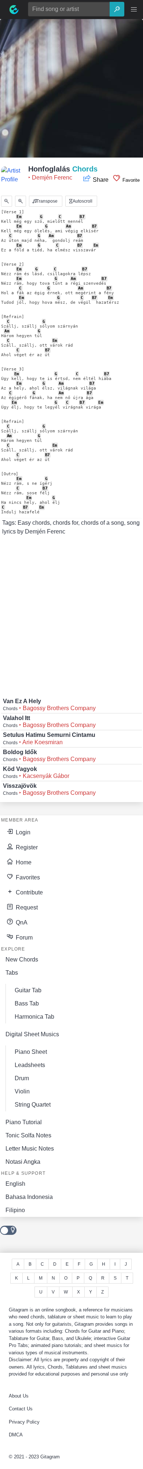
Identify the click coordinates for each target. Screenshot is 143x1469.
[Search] (117, 9)
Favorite (130, 180)
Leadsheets (30, 1065)
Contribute (28, 892)
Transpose (46, 201)
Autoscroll (82, 201)
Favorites (27, 877)
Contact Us (21, 1408)
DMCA (16, 1434)
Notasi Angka (23, 1162)
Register (26, 847)
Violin (22, 1091)
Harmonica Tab (34, 1017)
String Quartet (33, 1104)
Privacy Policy (24, 1422)
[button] (133, 9)
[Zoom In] (20, 201)
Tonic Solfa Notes (28, 1135)
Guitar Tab (28, 990)
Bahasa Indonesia (29, 1197)
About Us (19, 1396)
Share (100, 180)
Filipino (15, 1210)
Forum (23, 937)
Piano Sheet (31, 1052)
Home (23, 862)
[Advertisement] (71, 90)
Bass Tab (27, 1003)
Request (26, 907)
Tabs (12, 973)
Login (22, 832)
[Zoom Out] (6, 201)
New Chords (22, 959)
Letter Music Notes (30, 1148)
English (15, 1184)
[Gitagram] (14, 9)
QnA (20, 922)
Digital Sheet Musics (32, 1034)
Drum (22, 1078)
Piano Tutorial (24, 1122)
